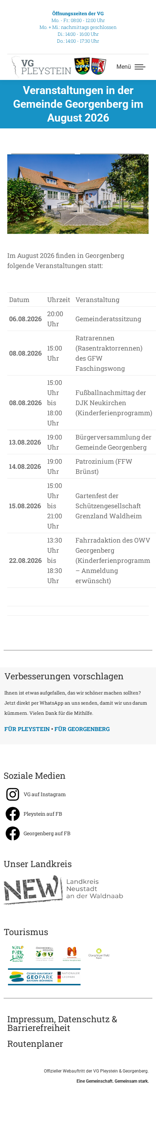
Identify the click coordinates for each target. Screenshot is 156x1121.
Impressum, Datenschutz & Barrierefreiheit (62, 1023)
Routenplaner (35, 1043)
